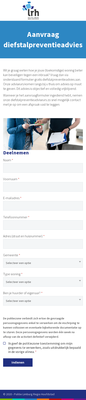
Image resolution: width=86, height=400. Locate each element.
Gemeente (10, 255)
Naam (7, 160)
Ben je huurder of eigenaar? (21, 293)
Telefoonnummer (15, 217)
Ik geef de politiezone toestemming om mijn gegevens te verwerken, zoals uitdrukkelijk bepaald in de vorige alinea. (44, 347)
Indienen (17, 362)
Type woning (12, 274)
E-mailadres (11, 198)
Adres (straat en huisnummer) (23, 236)
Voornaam (10, 179)
